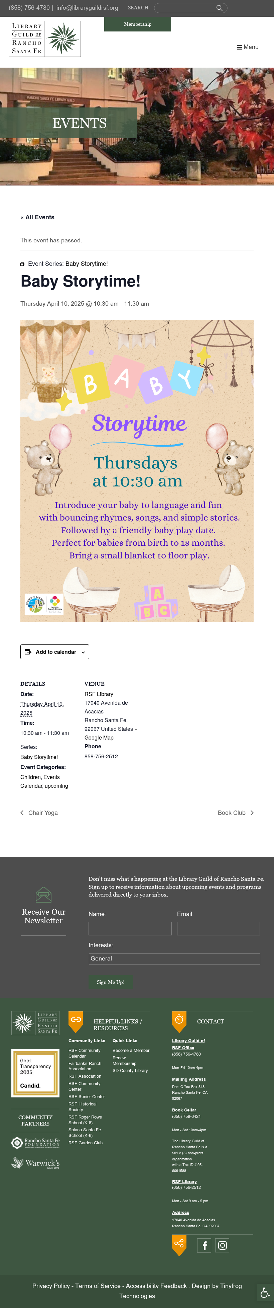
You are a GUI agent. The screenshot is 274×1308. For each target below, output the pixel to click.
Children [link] (30, 777)
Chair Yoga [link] (42, 812)
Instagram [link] (222, 1245)
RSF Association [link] (84, 1077)
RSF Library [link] (99, 694)
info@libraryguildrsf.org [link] (87, 8)
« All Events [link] (37, 217)
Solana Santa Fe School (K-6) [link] (84, 1133)
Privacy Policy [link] (51, 1286)
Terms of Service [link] (98, 1286)
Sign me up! (111, 982)
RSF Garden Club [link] (85, 1143)
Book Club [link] (232, 812)
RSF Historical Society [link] (82, 1107)
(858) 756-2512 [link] (186, 1188)
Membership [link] (138, 24)
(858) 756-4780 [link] (29, 8)
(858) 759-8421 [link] (186, 1117)
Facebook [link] (204, 1245)
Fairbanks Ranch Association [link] (84, 1067)
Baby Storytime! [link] (39, 757)
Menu (251, 47)
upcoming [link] (56, 785)
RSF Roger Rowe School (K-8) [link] (85, 1120)
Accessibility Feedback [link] (156, 1286)
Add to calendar (56, 652)
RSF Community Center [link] (84, 1087)
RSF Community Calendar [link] (84, 1054)
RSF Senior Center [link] (86, 1097)
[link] (265, 1292)
